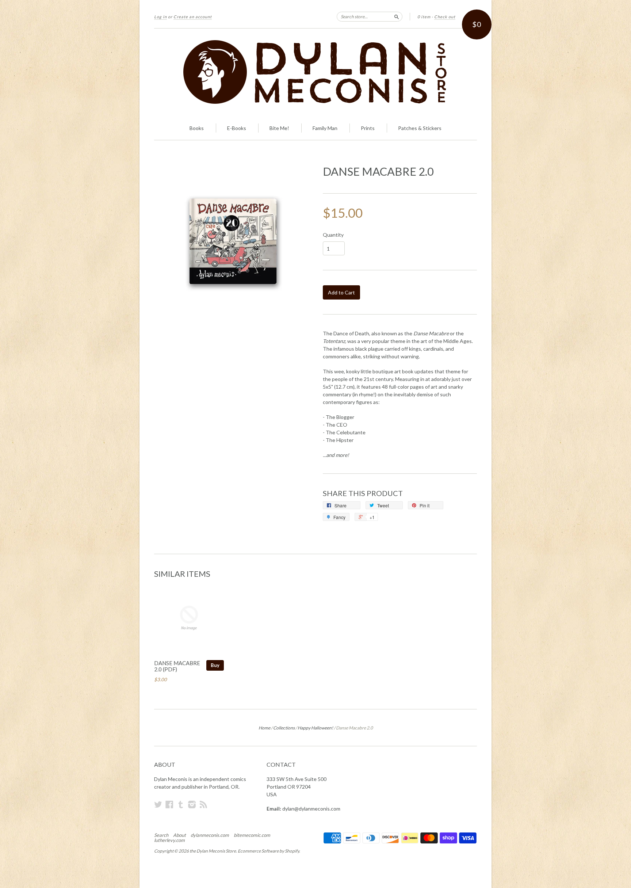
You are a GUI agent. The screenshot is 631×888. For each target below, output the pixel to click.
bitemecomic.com (252, 835)
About (179, 835)
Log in (160, 16)
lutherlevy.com (169, 840)
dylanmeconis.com (210, 835)
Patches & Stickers (419, 128)
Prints (368, 128)
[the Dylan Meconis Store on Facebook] (169, 804)
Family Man (325, 128)
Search (161, 835)
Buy (215, 665)
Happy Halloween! (315, 728)
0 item (424, 16)
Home (264, 728)
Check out (444, 16)
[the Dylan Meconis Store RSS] (203, 804)
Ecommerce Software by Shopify (268, 851)
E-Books (236, 128)
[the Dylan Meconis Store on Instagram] (192, 804)
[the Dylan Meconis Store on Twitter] (158, 804)
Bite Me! (279, 128)
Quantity (333, 235)
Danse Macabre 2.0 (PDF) (177, 666)
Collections (284, 728)
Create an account (192, 16)
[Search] (396, 16)
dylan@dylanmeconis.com (311, 808)
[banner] (315, 72)
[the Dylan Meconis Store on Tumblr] (181, 804)
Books (197, 128)
